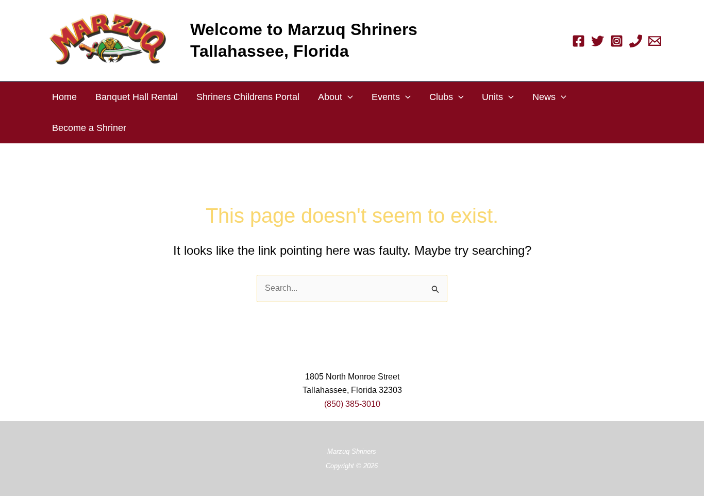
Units (492, 97)
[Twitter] (597, 41)
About (330, 97)
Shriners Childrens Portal (247, 97)
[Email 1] (654, 41)
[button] (347, 96)
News (544, 97)
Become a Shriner (89, 128)
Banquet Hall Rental (136, 97)
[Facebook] (578, 41)
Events (386, 97)
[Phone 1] (635, 41)
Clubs (441, 97)
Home (64, 97)
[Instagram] (616, 41)
